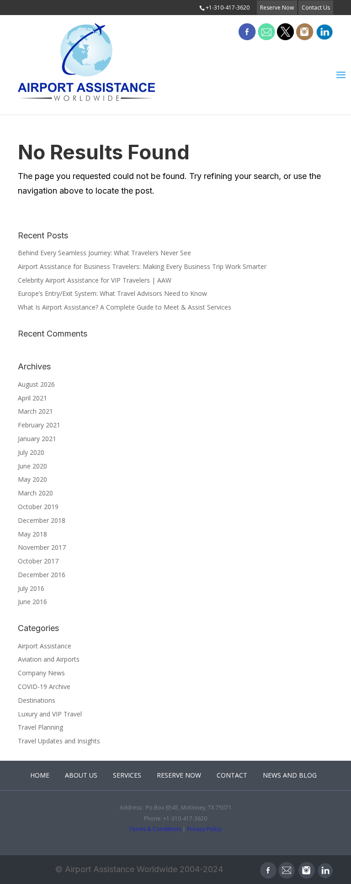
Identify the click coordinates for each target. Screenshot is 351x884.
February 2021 (39, 425)
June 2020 (32, 466)
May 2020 (32, 479)
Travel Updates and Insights (59, 741)
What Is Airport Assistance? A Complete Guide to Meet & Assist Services (124, 307)
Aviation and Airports (49, 659)
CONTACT (232, 775)
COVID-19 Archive (44, 686)
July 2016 (31, 588)
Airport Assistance (44, 646)
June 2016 (32, 601)
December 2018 (41, 520)
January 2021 (37, 438)
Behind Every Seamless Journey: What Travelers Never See (104, 252)
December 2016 (41, 574)
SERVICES (127, 775)
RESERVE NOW (179, 775)
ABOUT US (81, 775)
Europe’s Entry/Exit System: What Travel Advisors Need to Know (112, 293)
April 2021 (32, 398)
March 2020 (35, 493)
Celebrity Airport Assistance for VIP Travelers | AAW (94, 280)
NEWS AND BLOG (290, 775)
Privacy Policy (204, 829)
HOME (39, 775)
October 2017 (38, 561)
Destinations (36, 700)
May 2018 (32, 534)
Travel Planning (40, 727)
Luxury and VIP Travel (50, 714)
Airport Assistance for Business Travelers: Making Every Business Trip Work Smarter (142, 266)
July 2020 (31, 452)
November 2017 (42, 547)
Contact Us (316, 7)
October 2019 (38, 506)
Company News (41, 672)
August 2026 (36, 384)
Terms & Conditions (155, 829)
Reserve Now (277, 7)
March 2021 (35, 411)
